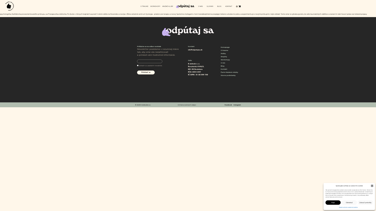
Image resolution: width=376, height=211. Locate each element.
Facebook (228, 105)
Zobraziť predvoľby (365, 202)
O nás (200, 6)
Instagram (237, 105)
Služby (223, 53)
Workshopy (155, 6)
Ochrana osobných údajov (187, 105)
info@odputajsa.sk (195, 50)
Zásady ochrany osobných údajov (348, 207)
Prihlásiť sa (145, 72)
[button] (372, 186)
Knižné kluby (167, 6)
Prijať (333, 202)
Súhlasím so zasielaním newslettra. (150, 66)
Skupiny (224, 57)
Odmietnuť (349, 202)
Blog (219, 6)
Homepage (225, 47)
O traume (144, 6)
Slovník (210, 6)
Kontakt (228, 6)
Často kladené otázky (229, 72)
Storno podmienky (228, 75)
